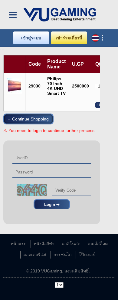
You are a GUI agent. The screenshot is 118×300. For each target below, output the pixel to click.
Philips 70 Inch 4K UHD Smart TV (56, 86)
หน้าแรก (18, 243)
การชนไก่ (62, 254)
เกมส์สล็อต (98, 243)
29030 (34, 86)
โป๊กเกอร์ (87, 254)
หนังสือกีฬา (44, 243)
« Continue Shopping (28, 119)
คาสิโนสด (71, 243)
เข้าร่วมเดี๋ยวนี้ (69, 37)
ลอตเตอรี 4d (34, 254)
